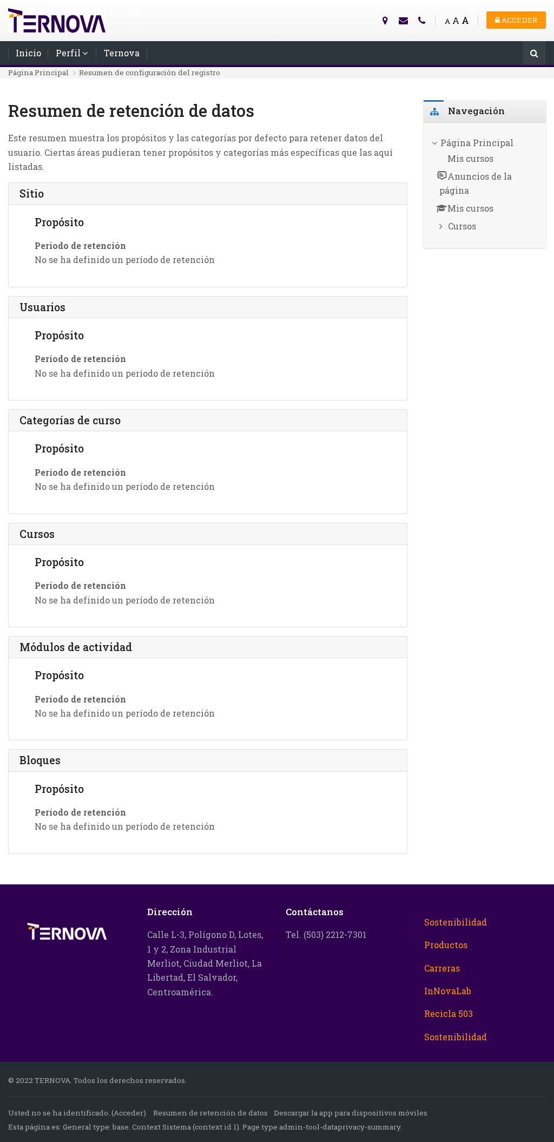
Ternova (122, 52)
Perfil (68, 52)
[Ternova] (56, 19)
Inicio (28, 52)
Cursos (462, 226)
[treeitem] (485, 185)
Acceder (518, 20)
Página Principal (38, 72)
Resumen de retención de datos (210, 1113)
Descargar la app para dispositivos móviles (350, 1113)
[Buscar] (534, 54)
